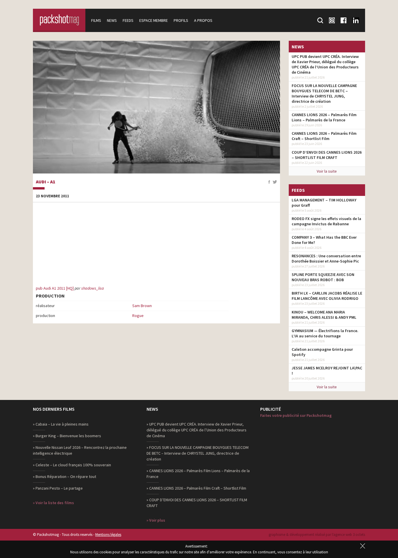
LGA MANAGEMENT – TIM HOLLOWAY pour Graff (324, 202)
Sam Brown (142, 305)
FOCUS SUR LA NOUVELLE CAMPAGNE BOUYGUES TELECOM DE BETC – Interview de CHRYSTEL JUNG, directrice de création (324, 93)
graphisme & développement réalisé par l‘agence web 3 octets (317, 534)
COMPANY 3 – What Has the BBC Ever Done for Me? (324, 240)
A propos (203, 20)
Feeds (128, 20)
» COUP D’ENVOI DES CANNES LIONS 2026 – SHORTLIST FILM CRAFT (197, 502)
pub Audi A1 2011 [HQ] (55, 288)
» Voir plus (156, 520)
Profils (181, 20)
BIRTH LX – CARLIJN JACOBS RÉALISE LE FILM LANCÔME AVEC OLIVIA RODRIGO (327, 295)
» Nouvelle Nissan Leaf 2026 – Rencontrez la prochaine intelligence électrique (80, 450)
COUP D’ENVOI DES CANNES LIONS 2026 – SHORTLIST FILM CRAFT (327, 155)
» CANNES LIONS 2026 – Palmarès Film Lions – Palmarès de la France (198, 473)
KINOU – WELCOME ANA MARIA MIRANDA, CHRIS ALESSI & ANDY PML (324, 314)
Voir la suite (327, 171)
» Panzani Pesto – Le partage (58, 488)
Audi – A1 (45, 182)
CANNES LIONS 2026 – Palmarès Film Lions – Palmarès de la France (324, 117)
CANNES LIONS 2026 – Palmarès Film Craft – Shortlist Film (324, 136)
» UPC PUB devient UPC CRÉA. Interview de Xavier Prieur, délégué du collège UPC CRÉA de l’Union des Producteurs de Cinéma (196, 429)
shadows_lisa (92, 288)
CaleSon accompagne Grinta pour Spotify (322, 352)
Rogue (138, 315)
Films (96, 20)
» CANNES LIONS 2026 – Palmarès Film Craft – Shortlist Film (196, 488)
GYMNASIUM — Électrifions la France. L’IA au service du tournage (325, 333)
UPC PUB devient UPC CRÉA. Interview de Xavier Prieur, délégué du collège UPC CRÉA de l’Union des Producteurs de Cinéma (325, 64)
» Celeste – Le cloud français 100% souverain (72, 464)
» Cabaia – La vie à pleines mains (61, 424)
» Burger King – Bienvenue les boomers (67, 435)
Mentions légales (108, 534)
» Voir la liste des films (53, 502)
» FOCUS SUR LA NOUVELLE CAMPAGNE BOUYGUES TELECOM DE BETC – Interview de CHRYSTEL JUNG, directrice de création (198, 453)
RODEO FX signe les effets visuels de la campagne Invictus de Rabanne (326, 221)
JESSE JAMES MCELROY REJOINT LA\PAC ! (327, 370)
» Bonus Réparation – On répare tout (64, 476)
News (112, 20)
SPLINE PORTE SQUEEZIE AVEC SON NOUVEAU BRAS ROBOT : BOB (323, 277)
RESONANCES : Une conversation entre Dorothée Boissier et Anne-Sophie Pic (326, 258)
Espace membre (153, 20)
